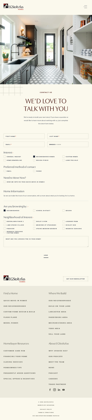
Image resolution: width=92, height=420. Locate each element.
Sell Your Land (57, 334)
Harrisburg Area (58, 317)
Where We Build (57, 293)
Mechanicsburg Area (60, 323)
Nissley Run (71, 225)
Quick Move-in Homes (15, 300)
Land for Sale (72, 160)
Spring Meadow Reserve (46, 228)
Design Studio (42, 160)
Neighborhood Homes (45, 156)
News (51, 367)
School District (43, 210)
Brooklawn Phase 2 (15, 221)
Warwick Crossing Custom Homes (15, 232)
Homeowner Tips (13, 367)
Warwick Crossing (74, 228)
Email (9, 171)
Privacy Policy (46, 409)
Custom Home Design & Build (19, 311)
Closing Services (13, 362)
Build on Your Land (60, 306)
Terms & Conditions (46, 412)
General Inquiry (14, 156)
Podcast (53, 373)
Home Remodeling (14, 160)
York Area (54, 328)
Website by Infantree (46, 405)
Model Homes (11, 323)
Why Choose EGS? (58, 351)
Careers (53, 378)
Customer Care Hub (14, 351)
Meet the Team (56, 362)
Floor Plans (10, 317)
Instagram (54, 389)
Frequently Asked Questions (20, 373)
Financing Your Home (15, 356)
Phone (39, 171)
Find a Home (11, 293)
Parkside (10, 228)
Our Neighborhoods (15, 306)
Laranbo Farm (72, 221)
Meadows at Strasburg (46, 225)
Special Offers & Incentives (19, 378)
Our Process (56, 356)
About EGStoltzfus (59, 343)
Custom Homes (72, 156)
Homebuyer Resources (16, 343)
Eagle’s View (41, 221)
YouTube (63, 389)
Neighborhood (13, 210)
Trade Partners (57, 384)
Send (46, 255)
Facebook (50, 389)
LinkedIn (59, 389)
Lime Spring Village (15, 225)
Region (69, 210)
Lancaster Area (57, 311)
